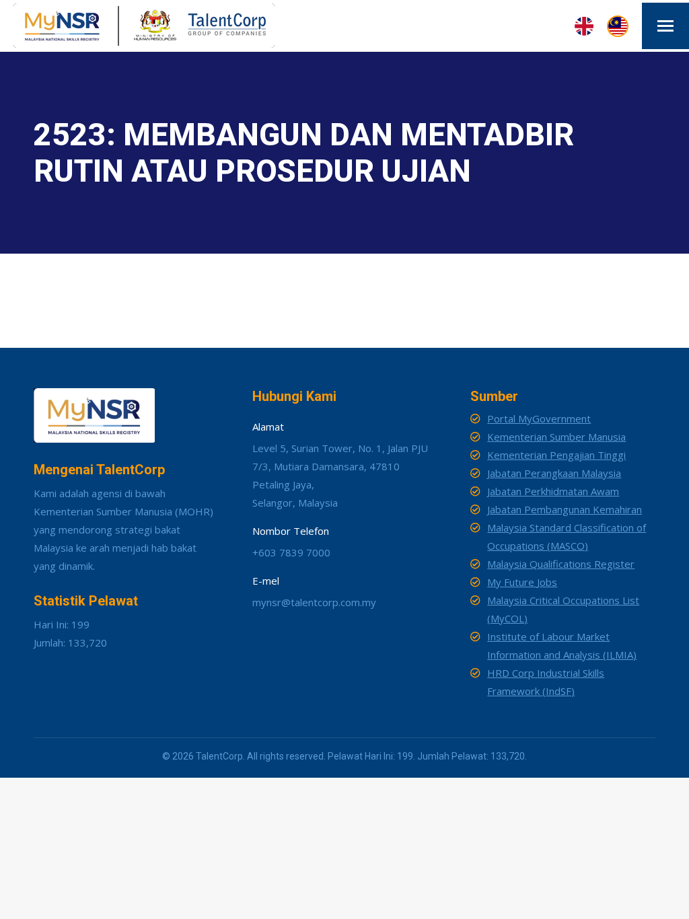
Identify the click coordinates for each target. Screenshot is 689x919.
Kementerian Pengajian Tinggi (556, 455)
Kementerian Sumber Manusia (556, 436)
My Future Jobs (522, 582)
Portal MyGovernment (539, 418)
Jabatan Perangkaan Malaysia (554, 473)
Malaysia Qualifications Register (560, 564)
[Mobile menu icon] (665, 26)
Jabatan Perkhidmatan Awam (553, 491)
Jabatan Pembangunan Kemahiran (564, 509)
